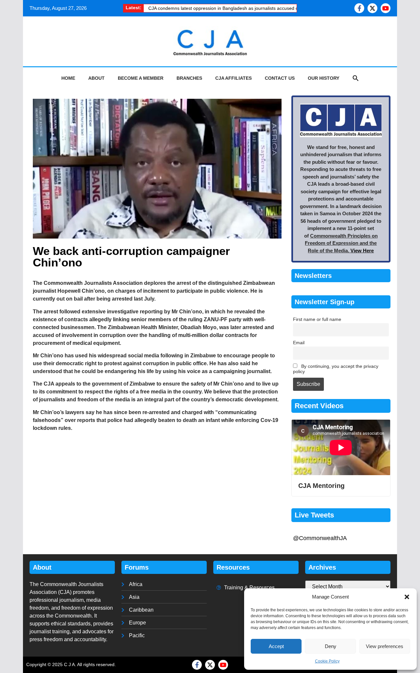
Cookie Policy (327, 661)
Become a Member (140, 78)
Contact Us (280, 78)
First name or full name (317, 319)
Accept (276, 646)
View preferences (384, 646)
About (96, 78)
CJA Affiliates (233, 78)
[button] (407, 597)
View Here (362, 250)
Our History (323, 78)
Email (298, 342)
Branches (189, 78)
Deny (330, 646)
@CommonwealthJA (320, 538)
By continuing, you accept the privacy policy (335, 369)
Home (68, 78)
